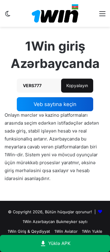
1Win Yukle (92, 231)
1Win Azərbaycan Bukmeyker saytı (55, 221)
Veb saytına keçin (55, 104)
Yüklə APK (59, 243)
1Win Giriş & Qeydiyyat (29, 231)
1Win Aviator (66, 231)
